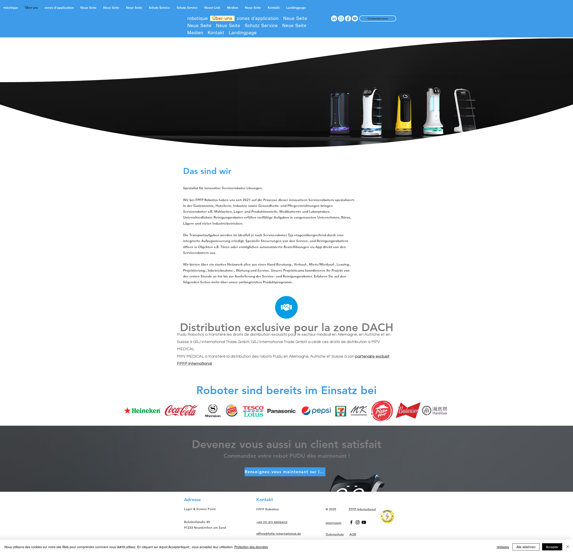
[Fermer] (567, 546)
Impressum (333, 523)
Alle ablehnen (526, 547)
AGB (352, 534)
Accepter (552, 547)
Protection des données (251, 547)
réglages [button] (503, 547)
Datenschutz (335, 534)
